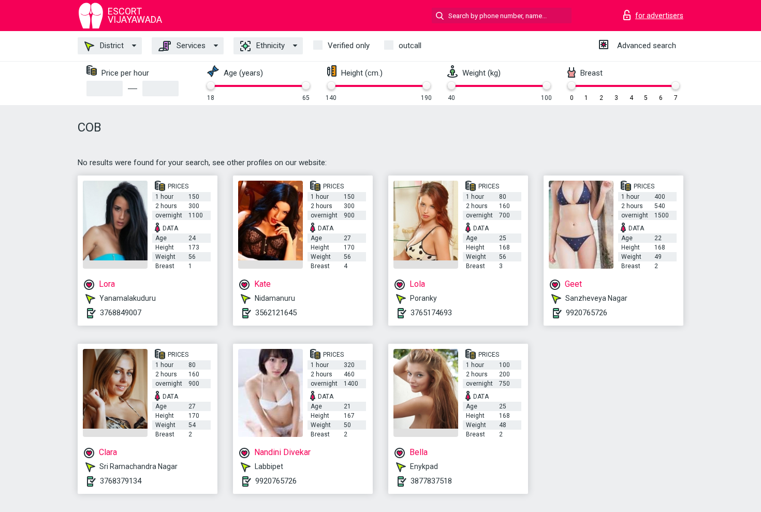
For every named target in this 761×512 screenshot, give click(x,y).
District (111, 45)
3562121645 (276, 312)
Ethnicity (269, 45)
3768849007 (120, 312)
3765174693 (431, 312)
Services (190, 45)
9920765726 (586, 312)
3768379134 (120, 481)
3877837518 (431, 481)
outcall (410, 45)
